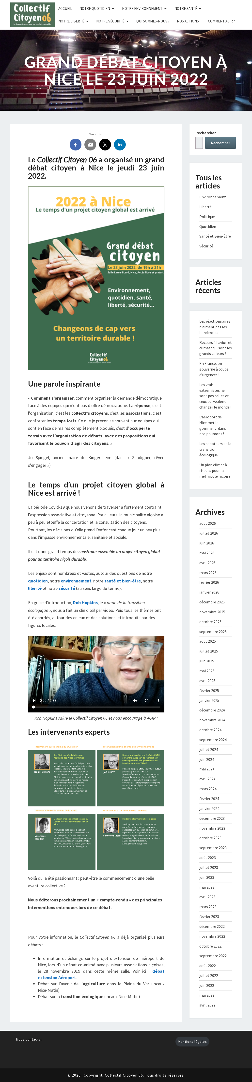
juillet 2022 (208, 975)
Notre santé (185, 8)
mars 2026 (208, 572)
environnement (76, 581)
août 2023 (207, 857)
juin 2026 (206, 543)
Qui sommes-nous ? (153, 21)
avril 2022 (207, 1005)
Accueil (65, 8)
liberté (35, 588)
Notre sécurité (110, 21)
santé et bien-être (122, 581)
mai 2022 (206, 995)
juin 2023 (206, 877)
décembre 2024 (212, 710)
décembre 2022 (212, 926)
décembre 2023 (212, 818)
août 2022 (207, 965)
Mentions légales (192, 1041)
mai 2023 (206, 887)
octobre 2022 (210, 946)
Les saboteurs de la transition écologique (215, 449)
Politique (207, 216)
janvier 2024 (209, 808)
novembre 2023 (212, 828)
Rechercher (205, 132)
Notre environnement (142, 8)
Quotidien (207, 226)
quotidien (38, 581)
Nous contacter (29, 1039)
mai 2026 (206, 552)
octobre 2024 (210, 729)
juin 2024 (206, 759)
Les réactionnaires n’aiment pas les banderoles (214, 327)
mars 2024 (208, 788)
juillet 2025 (208, 651)
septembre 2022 (213, 955)
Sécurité (206, 245)
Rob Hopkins (85, 602)
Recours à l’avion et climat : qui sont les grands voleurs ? (215, 348)
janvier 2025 (209, 700)
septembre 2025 (213, 631)
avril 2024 (207, 778)
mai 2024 (206, 768)
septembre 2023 (213, 847)
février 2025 (209, 690)
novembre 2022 (212, 936)
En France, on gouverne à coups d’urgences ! (213, 369)
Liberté (205, 206)
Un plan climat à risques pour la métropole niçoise (215, 470)
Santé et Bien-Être (215, 236)
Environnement (212, 196)
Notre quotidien (94, 8)
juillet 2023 (208, 867)
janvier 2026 (209, 592)
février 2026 (209, 582)
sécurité (67, 588)
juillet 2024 (208, 749)
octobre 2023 (210, 837)
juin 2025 (206, 660)
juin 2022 (206, 985)
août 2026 (207, 523)
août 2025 (207, 641)
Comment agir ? (221, 21)
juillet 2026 (208, 533)
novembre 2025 (212, 611)
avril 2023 (207, 896)
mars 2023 (208, 906)
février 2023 (209, 916)
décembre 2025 (212, 601)
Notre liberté (71, 21)
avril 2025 (207, 680)
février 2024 (209, 798)
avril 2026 (207, 562)
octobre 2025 (210, 621)
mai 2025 (206, 670)
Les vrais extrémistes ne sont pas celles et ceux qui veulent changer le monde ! (215, 396)
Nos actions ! (189, 21)
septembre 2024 (213, 739)
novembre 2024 (212, 719)
